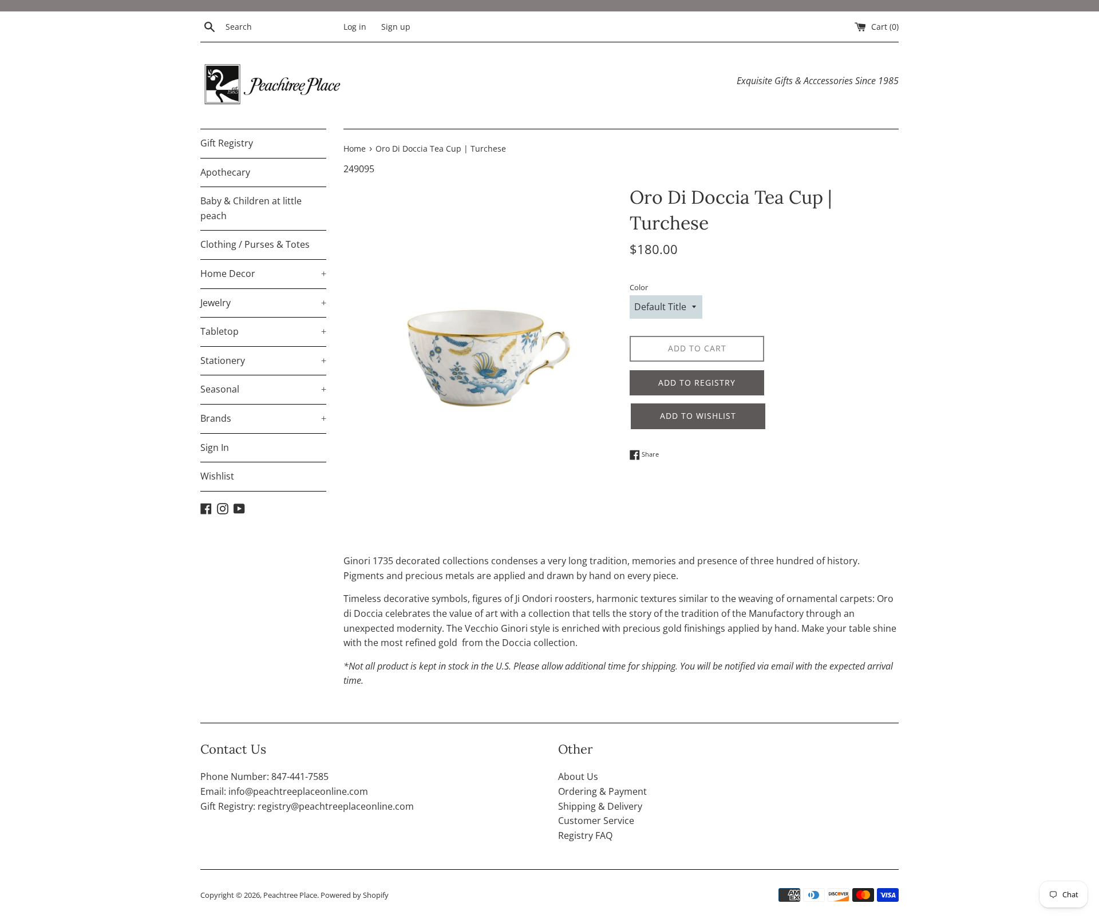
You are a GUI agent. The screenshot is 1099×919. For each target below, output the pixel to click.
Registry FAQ (585, 835)
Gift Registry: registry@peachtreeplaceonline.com (307, 806)
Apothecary (225, 172)
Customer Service (596, 820)
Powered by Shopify (355, 895)
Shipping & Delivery (600, 806)
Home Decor (263, 273)
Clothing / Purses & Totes (255, 244)
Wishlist (217, 476)
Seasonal (263, 389)
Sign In (214, 447)
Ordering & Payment (602, 791)
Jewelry (263, 302)
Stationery (263, 360)
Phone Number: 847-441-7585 (264, 776)
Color (639, 287)
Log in (354, 26)
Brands (263, 418)
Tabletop (263, 331)
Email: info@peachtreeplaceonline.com (284, 791)
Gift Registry (226, 143)
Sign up (395, 26)
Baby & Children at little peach (251, 208)
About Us (578, 776)
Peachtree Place (290, 895)
